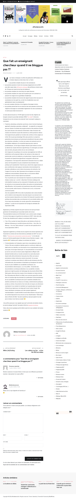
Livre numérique (60, 345)
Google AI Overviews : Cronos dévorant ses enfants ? (46, 43)
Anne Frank (58, 265)
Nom (4, 435)
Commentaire (7, 411)
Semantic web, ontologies (62, 381)
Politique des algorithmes (62, 364)
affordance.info (38, 27)
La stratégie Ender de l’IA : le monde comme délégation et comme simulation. (64, 43)
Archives (46, 36)
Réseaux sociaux (60, 374)
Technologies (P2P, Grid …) (62, 386)
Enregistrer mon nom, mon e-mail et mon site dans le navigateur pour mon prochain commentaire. (22, 451)
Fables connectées (60, 314)
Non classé (58, 355)
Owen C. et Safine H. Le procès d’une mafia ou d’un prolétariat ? (11, 43)
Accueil (24, 36)
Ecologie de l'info (60, 312)
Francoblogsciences (61, 326)
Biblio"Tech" (59, 275)
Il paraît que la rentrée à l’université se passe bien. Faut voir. (64, 486)
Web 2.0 (58, 393)
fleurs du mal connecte (61, 319)
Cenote (34, 496)
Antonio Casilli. (66, 120)
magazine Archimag (33, 305)
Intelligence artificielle (61, 338)
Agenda (58, 263)
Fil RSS (51, 36)
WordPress (51, 496)
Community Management (62, 287)
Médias (35, 36)
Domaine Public (59, 310)
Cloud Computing (60, 285)
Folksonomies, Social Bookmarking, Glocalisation (64, 322)
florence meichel (14, 366)
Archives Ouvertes (60, 270)
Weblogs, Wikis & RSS (61, 396)
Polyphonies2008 (60, 369)
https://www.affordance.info (20, 335)
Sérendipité (59, 384)
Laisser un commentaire (34, 458)
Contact (41, 36)
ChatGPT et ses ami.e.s (61, 280)
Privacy (58, 372)
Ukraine (58, 389)
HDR (57, 333)
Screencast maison (60, 379)
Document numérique (61, 303)
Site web (5, 441)
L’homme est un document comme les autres (19, 236)
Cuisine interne (59, 296)
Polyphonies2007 (60, 367)
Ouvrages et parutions (61, 362)
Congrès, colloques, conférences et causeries (64, 290)
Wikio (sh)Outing (9, 349)
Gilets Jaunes (59, 328)
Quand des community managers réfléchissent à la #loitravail (28, 487)
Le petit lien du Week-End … (46, 485)
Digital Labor (59, 301)
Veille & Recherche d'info (62, 391)
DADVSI (58, 298)
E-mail (26, 435)
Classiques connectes (61, 282)
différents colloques (22, 87)
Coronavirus (59, 294)
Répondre (40, 377)
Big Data (58, 277)
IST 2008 (30, 117)
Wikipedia (58, 398)
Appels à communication (62, 268)
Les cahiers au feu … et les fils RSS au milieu (34, 350)
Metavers (58, 348)
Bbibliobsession (14, 385)
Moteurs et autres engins (62, 352)
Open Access (59, 357)
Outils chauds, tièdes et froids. (63, 360)
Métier (4, 57)
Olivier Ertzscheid (7, 73)
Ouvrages (30, 36)
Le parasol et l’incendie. (27, 42)
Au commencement (61, 272)
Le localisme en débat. (10, 484)
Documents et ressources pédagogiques (62, 306)
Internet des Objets (60, 340)
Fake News (58, 317)
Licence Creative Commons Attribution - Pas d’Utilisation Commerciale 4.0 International (63, 71)
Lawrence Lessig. (64, 95)
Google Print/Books (60, 331)
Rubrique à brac (59, 376)
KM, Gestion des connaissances (63, 343)
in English (58, 335)
